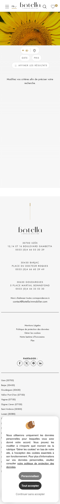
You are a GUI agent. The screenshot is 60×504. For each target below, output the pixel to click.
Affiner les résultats (32, 65)
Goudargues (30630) (10, 389)
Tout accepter (30, 486)
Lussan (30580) (8, 413)
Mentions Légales (32, 325)
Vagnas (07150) (8, 399)
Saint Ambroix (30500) (11, 409)
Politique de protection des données (32, 329)
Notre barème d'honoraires (32, 336)
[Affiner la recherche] (44, 6)
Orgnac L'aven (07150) (11, 404)
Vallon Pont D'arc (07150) (13, 394)
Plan (32, 340)
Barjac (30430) (8, 385)
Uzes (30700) (7, 380)
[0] (53, 6)
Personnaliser (30, 476)
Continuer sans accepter (30, 494)
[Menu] (7, 6)
